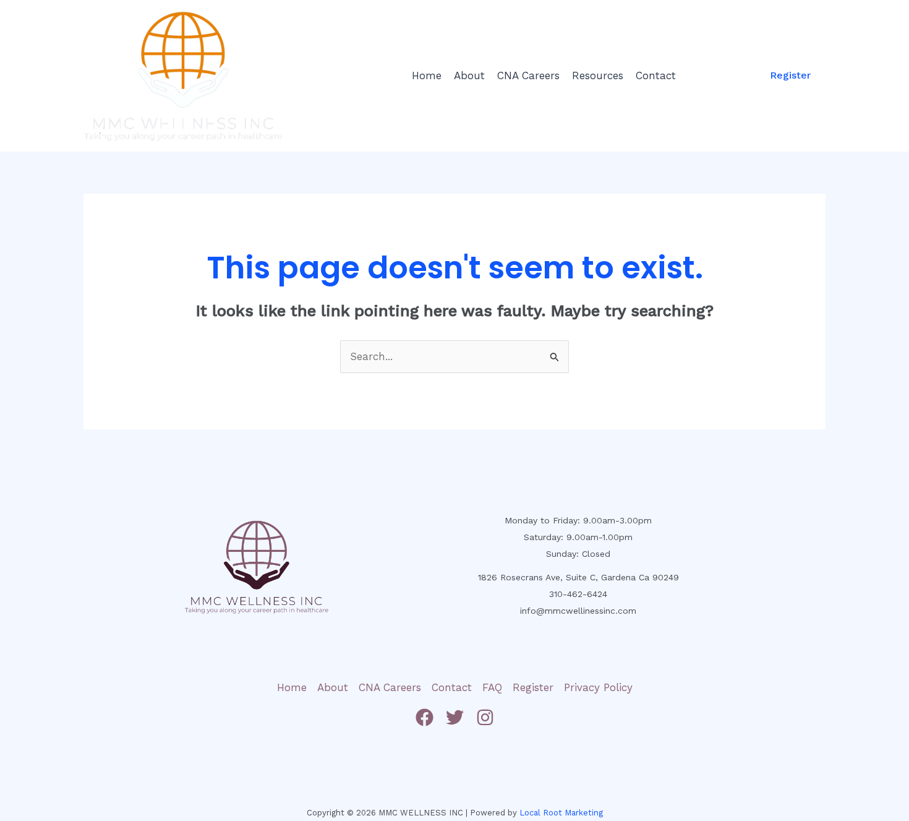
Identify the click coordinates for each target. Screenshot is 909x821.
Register (533, 687)
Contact (656, 75)
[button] (790, 75)
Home (427, 75)
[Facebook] (424, 717)
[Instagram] (485, 717)
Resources (597, 75)
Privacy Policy (598, 687)
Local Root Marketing (561, 812)
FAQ (492, 687)
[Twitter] (455, 717)
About (469, 75)
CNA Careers (528, 75)
